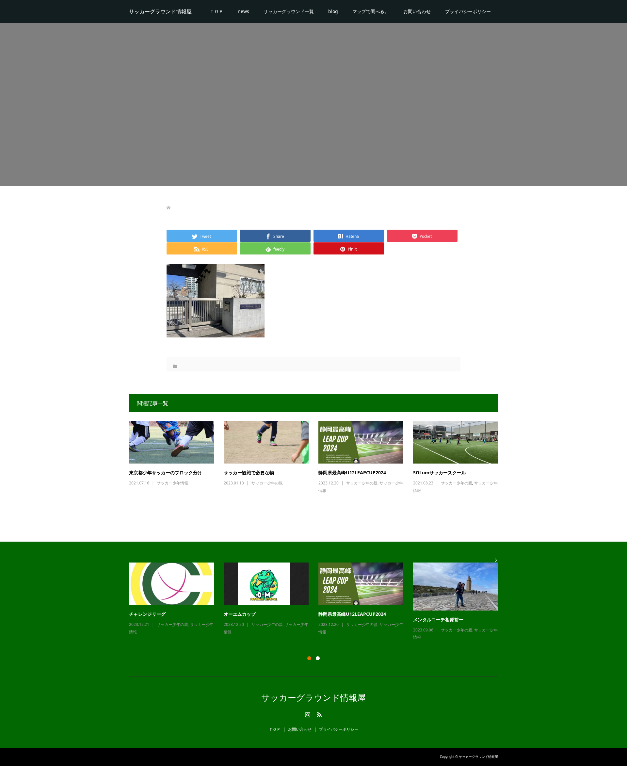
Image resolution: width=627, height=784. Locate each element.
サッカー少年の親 (267, 483)
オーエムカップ (240, 614)
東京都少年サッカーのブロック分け (165, 472)
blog (333, 11)
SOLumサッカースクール (439, 472)
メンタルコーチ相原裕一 (438, 619)
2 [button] (318, 658)
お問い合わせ (417, 11)
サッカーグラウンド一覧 (289, 11)
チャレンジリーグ (147, 614)
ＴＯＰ (216, 11)
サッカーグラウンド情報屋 (160, 11)
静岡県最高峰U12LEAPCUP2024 (352, 472)
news (243, 11)
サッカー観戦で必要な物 (249, 472)
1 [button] (309, 658)
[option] (318, 602)
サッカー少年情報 (172, 483)
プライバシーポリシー (468, 11)
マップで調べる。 (370, 11)
